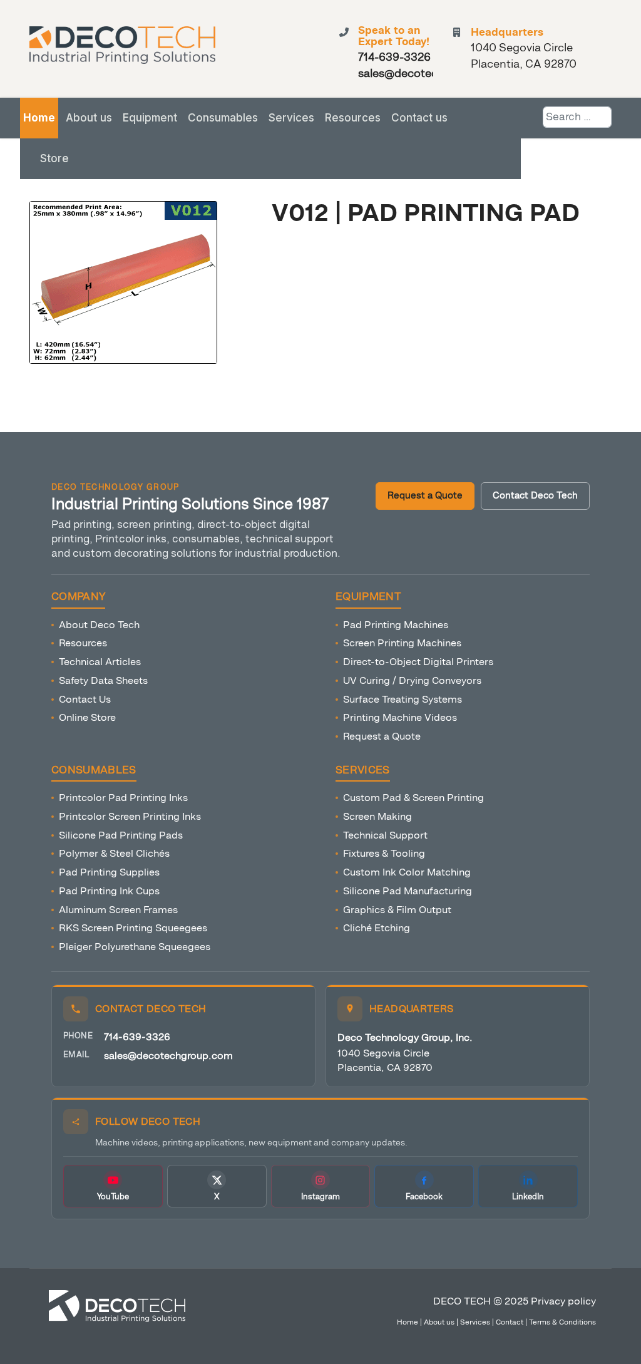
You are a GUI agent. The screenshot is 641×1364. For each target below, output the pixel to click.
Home (39, 117)
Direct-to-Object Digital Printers (418, 662)
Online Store (87, 717)
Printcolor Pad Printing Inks (123, 797)
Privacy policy (563, 1301)
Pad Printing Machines (395, 625)
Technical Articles (100, 662)
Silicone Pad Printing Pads (121, 835)
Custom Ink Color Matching (407, 872)
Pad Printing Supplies (109, 872)
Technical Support (385, 835)
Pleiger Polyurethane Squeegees (134, 947)
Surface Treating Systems (402, 699)
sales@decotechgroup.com (168, 1056)
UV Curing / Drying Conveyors (412, 680)
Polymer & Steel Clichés (114, 853)
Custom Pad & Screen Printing (413, 797)
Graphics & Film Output (397, 910)
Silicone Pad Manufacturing (407, 891)
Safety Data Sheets (103, 680)
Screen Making (377, 816)
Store (54, 158)
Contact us (419, 117)
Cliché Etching (376, 928)
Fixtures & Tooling (384, 853)
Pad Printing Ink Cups (109, 891)
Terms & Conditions (562, 1322)
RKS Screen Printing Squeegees (133, 928)
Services (291, 117)
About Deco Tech (99, 625)
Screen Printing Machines (402, 643)
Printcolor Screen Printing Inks (130, 816)
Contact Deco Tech (535, 495)
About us (89, 117)
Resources (353, 117)
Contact (509, 1322)
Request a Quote (425, 495)
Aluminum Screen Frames (118, 910)
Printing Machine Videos (400, 717)
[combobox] (577, 117)
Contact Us (85, 699)
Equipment (150, 117)
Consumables (223, 117)
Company (78, 597)
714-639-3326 (137, 1037)
